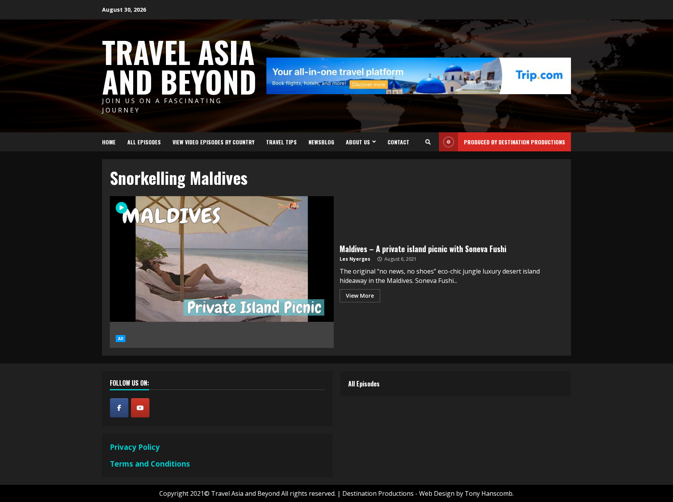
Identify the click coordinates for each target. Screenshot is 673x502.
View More (360, 295)
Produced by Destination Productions (514, 142)
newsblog (321, 142)
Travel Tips (281, 142)
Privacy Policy (135, 447)
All (120, 338)
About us (358, 142)
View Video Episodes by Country (213, 142)
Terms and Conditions (150, 464)
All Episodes (144, 142)
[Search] (428, 142)
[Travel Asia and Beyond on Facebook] (119, 408)
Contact (398, 142)
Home (109, 142)
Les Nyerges (355, 259)
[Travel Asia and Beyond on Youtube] (140, 408)
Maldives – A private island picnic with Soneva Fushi (423, 249)
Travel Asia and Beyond (179, 66)
